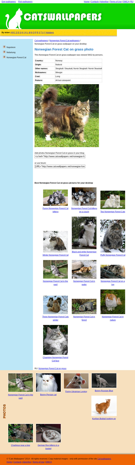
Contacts (95, 1)
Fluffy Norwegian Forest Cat (112, 255)
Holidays (50, 32)
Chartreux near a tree (20, 445)
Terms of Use (116, 1)
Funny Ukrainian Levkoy (76, 391)
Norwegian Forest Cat (16, 57)
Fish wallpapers (25, 1)
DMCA (126, 1)
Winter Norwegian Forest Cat (55, 255)
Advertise (104, 1)
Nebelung (11, 52)
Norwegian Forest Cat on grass (52, 368)
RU (131, 1)
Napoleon (11, 47)
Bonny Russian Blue (104, 391)
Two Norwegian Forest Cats (112, 212)
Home (86, 1)
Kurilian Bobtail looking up (104, 418)
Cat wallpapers (41, 40)
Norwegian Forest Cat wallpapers (65, 40)
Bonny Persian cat (48, 394)
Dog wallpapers (9, 1)
